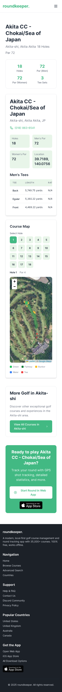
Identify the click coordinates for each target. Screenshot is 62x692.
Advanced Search (13, 570)
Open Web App (11, 651)
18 (29, 264)
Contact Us (9, 595)
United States (10, 621)
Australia (7, 630)
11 (13, 256)
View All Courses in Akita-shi (26, 426)
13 (29, 256)
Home (6, 560)
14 (38, 256)
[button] (14, 281)
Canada (7, 635)
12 (21, 256)
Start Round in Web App (33, 492)
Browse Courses (12, 565)
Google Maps (45, 361)
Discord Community (14, 600)
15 (46, 256)
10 (46, 248)
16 (13, 264)
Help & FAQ (9, 590)
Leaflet (31, 361)
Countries (8, 575)
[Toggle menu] (55, 6)
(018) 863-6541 (25, 128)
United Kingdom (12, 625)
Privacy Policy (11, 605)
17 (21, 264)
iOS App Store (11, 656)
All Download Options (15, 660)
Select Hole (16, 233)
